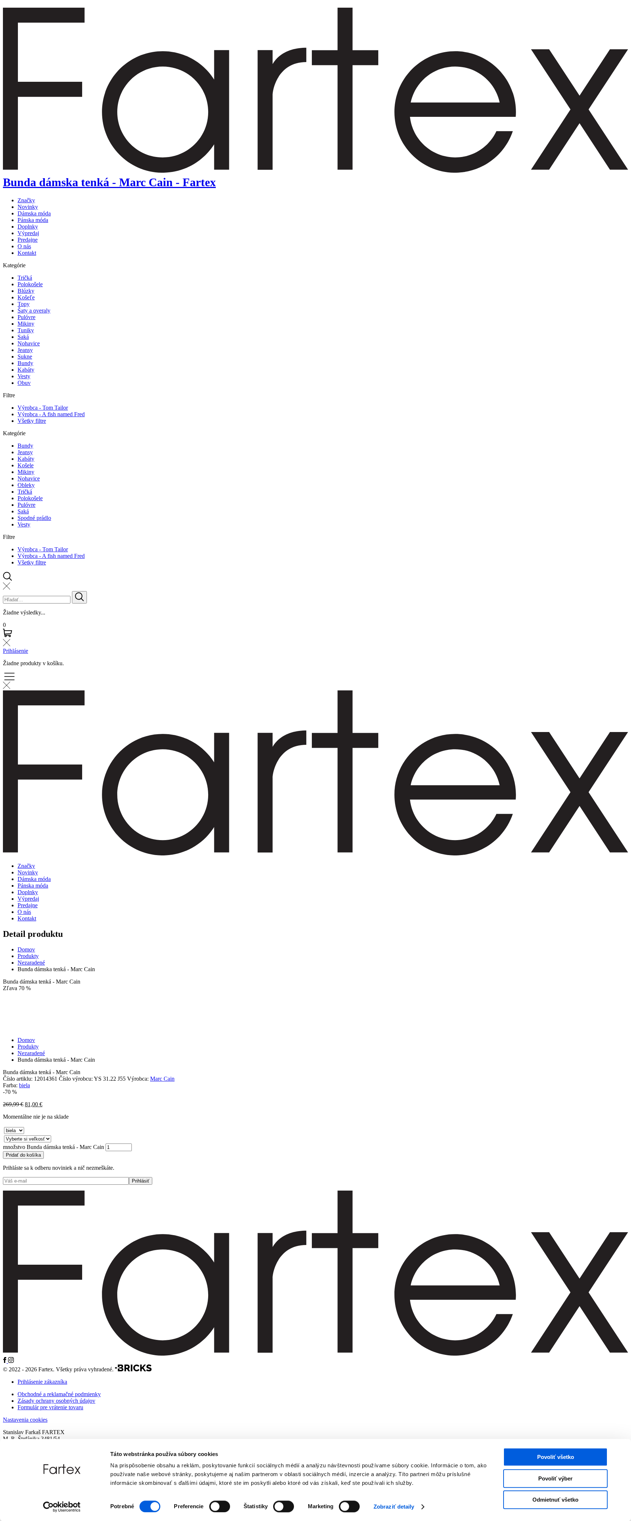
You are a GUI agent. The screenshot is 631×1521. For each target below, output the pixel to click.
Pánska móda (33, 220)
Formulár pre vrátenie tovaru (50, 1407)
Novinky (28, 207)
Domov (26, 949)
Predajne (28, 240)
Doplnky (28, 226)
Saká (23, 337)
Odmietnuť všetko (555, 1500)
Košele (26, 465)
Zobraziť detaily (394, 1506)
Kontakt (27, 253)
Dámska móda (34, 213)
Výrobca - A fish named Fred (51, 414)
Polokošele (30, 284)
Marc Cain (162, 1079)
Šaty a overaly (34, 310)
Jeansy (25, 350)
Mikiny (26, 324)
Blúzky (26, 291)
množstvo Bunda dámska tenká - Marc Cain (53, 1147)
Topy (24, 304)
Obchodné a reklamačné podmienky (59, 1394)
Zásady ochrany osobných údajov (56, 1401)
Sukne (25, 356)
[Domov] (315, 1353)
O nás (24, 246)
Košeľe (26, 297)
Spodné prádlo (34, 518)
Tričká (25, 278)
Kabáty (26, 370)
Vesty (24, 376)
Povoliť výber (555, 1478)
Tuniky (26, 330)
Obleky (26, 485)
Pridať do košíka (23, 1155)
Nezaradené (31, 962)
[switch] (219, 1506)
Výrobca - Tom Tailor (43, 408)
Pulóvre (26, 317)
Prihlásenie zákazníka (42, 1382)
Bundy (25, 363)
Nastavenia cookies (25, 1420)
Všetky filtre (32, 421)
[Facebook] (5, 1361)
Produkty (28, 956)
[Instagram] (11, 1361)
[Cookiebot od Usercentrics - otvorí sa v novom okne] (62, 1506)
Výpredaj (28, 233)
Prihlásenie (15, 651)
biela (24, 1085)
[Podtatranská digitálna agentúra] (133, 1369)
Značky (26, 200)
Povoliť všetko (555, 1457)
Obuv (24, 383)
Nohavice (29, 343)
